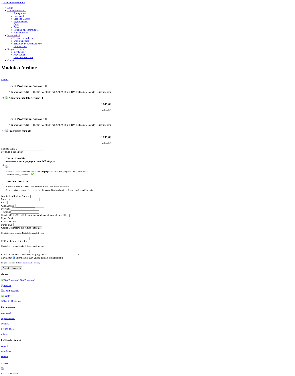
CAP (4, 202)
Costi (16, 24)
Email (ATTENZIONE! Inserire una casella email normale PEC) (35, 215)
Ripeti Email (7, 218)
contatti (4, 346)
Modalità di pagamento (12, 151)
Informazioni (13, 35)
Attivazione (19, 54)
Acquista (18, 27)
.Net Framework (28, 280)
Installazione (20, 52)
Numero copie (8, 148)
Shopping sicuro (21, 41)
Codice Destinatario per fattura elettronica (21, 227)
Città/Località (8, 205)
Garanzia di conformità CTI (27, 30)
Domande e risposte (23, 57)
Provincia (6, 208)
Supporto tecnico (15, 49)
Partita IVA (7, 224)
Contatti (11, 60)
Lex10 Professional (16, 10)
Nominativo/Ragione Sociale (15, 196)
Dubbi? (4, 79)
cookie (4, 356)
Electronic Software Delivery (28, 43)
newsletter (6, 351)
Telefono (5, 212)
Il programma (20, 13)
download (6, 313)
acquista (5, 323)
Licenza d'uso (20, 46)
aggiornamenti (8, 318)
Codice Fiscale (8, 221)
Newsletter (6, 257)
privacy (4, 334)
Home (10, 7)
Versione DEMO (22, 18)
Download (19, 16)
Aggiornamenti (21, 21)
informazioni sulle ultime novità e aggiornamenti (39, 257)
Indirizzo (5, 199)
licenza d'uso (7, 329)
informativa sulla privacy (29, 263)
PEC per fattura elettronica (14, 241)
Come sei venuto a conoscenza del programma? (24, 254)
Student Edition (21, 32)
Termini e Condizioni (24, 38)
